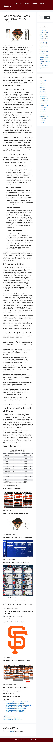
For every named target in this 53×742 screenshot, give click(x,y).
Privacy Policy (18, 3)
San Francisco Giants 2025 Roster (15, 703)
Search (41, 15)
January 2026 (43, 96)
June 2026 (42, 85)
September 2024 (44, 116)
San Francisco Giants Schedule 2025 (16, 708)
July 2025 (42, 109)
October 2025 (43, 103)
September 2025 (44, 105)
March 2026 (43, 92)
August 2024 (43, 118)
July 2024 (42, 120)
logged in (11, 731)
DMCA (16, 7)
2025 (5, 716)
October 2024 (43, 114)
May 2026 (42, 87)
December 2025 (44, 98)
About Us (27, 3)
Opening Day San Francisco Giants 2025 (17, 702)
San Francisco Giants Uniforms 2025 (12, 718)
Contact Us (34, 3)
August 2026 (43, 80)
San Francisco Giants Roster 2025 (15, 710)
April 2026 (42, 89)
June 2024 (42, 123)
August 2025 (43, 107)
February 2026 (43, 94)
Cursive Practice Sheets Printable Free (44, 67)
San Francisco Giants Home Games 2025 (17, 707)
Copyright (42, 3)
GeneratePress (34, 739)
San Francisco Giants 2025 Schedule (16, 712)
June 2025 (42, 111)
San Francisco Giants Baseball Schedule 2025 (18, 705)
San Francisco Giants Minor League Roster (13, 719)
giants (12, 716)
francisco (9, 716)
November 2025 (44, 100)
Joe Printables (7, 5)
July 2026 (42, 83)
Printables (6, 715)
